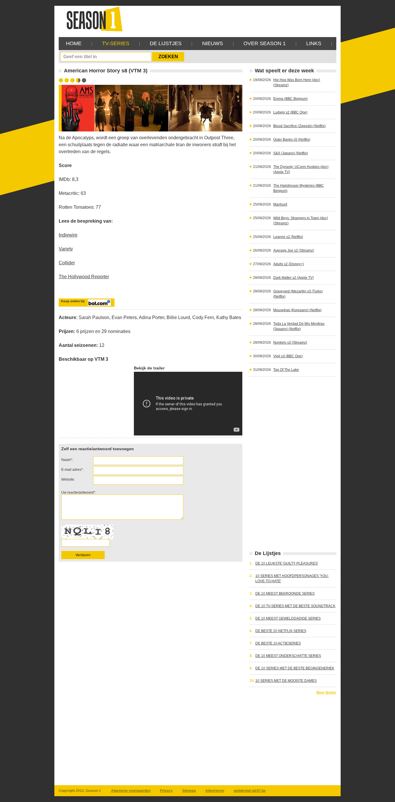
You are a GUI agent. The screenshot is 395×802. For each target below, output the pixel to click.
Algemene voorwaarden (130, 791)
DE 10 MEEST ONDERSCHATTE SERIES (288, 656)
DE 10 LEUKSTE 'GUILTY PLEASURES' (286, 563)
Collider (67, 262)
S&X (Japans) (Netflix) (290, 153)
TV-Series (115, 43)
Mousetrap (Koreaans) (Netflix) (297, 310)
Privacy (166, 791)
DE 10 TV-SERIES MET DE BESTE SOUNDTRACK (295, 606)
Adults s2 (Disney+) (288, 264)
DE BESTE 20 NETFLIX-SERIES (280, 631)
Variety (66, 248)
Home (74, 43)
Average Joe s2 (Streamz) (293, 250)
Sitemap (189, 791)
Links (313, 43)
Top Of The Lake (286, 370)
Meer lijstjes (326, 693)
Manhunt (280, 204)
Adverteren (214, 791)
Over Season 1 (264, 43)
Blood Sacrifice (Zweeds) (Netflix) (299, 126)
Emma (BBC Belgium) (290, 99)
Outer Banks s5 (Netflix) (291, 140)
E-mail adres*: (72, 470)
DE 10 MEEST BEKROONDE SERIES (285, 594)
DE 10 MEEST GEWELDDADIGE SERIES (288, 618)
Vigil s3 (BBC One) (288, 356)
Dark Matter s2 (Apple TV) (293, 278)
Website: (68, 479)
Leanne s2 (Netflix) (288, 237)
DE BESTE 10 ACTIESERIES (278, 643)
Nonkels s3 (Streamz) (290, 342)
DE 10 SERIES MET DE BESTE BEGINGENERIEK (294, 668)
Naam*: (67, 460)
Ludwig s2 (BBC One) (290, 112)
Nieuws (212, 43)
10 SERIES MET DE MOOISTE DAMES (286, 681)
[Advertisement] (231, 19)
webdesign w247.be (250, 791)
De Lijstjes (166, 43)
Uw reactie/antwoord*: (78, 492)
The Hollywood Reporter (84, 276)
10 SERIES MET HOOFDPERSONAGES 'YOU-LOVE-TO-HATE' (292, 578)
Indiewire (68, 234)
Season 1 (92, 19)
